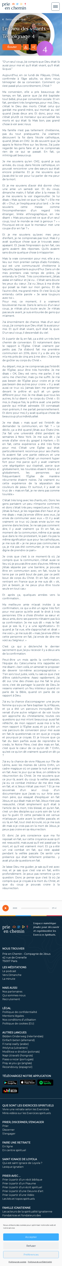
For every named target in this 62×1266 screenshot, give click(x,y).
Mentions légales (13, 1015)
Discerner (8, 1129)
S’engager (8, 1133)
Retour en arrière (15, 19)
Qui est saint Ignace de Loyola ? (22, 1163)
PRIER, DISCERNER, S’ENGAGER (23, 1122)
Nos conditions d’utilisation (19, 1019)
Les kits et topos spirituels (18, 1198)
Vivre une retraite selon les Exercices (25, 1109)
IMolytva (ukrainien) (15, 1047)
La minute (8, 978)
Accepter (31, 1237)
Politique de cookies (17, 1262)
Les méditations (14, 967)
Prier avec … (11, 1175)
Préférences (31, 1254)
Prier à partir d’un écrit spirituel (22, 1187)
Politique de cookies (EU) (18, 1023)
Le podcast (9, 971)
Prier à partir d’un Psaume (19, 1183)
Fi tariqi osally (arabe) (15, 1044)
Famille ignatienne (16, 1207)
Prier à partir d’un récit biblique (22, 1179)
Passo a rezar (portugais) (18, 1059)
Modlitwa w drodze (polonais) (21, 1051)
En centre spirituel (14, 1150)
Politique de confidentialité (40, 1262)
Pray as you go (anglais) (17, 1063)
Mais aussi (9, 987)
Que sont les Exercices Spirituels (28, 1105)
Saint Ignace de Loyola (19, 1159)
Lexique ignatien (13, 1166)
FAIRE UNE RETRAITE (16, 1142)
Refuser (31, 1245)
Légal (6, 1008)
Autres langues (14, 1032)
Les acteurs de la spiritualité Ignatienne (27, 1211)
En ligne (7, 1146)
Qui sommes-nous (13, 995)
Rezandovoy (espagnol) (17, 1067)
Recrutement (11, 999)
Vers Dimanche (11, 975)
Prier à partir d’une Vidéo (18, 1195)
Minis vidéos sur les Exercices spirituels (26, 1113)
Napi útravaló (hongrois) (17, 1055)
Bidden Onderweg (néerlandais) (22, 1036)
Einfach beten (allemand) (18, 1040)
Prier (5, 1125)
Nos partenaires (12, 991)
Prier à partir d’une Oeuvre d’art (22, 1191)
